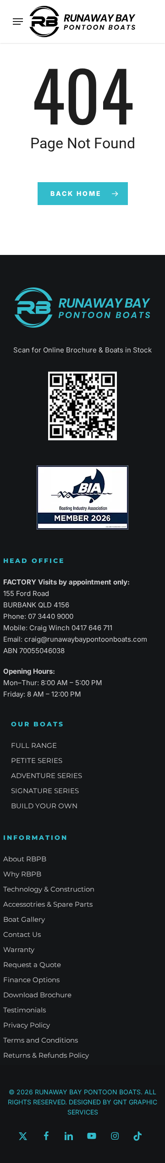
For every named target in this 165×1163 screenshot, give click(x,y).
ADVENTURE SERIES (46, 775)
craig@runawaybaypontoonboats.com (85, 639)
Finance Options (31, 979)
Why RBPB (22, 874)
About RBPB (24, 859)
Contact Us (22, 934)
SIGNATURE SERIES (45, 790)
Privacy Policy (26, 1025)
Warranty (18, 949)
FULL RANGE (34, 745)
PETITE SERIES (36, 760)
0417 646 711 (92, 627)
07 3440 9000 (50, 616)
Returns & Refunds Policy (46, 1055)
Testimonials (24, 1010)
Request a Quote (32, 964)
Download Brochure (37, 994)
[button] (18, 21)
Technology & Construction (48, 889)
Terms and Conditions (40, 1040)
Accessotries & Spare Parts (48, 904)
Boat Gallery (24, 919)
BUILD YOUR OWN (44, 805)
